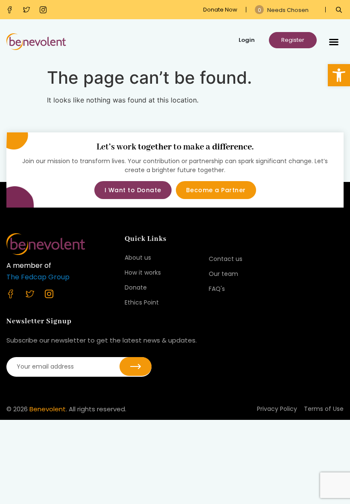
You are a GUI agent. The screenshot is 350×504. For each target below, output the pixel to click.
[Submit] (136, 366)
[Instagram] (45, 9)
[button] (339, 75)
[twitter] (28, 9)
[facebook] (11, 9)
